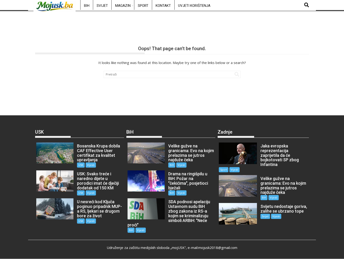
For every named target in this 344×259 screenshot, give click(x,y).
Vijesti (91, 165)
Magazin (123, 6)
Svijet (102, 6)
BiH (86, 6)
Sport (143, 6)
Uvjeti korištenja (194, 6)
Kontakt (163, 6)
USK (80, 165)
